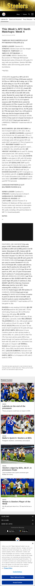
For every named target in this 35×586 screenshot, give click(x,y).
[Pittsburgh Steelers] (18, 539)
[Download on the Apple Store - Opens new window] (11, 531)
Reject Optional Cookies (17, 577)
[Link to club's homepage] (3, 13)
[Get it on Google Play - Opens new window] (23, 532)
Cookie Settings (17, 572)
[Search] (29, 14)
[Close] (33, 545)
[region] (17, 564)
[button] (17, 232)
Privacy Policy (22, 568)
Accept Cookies (17, 582)
